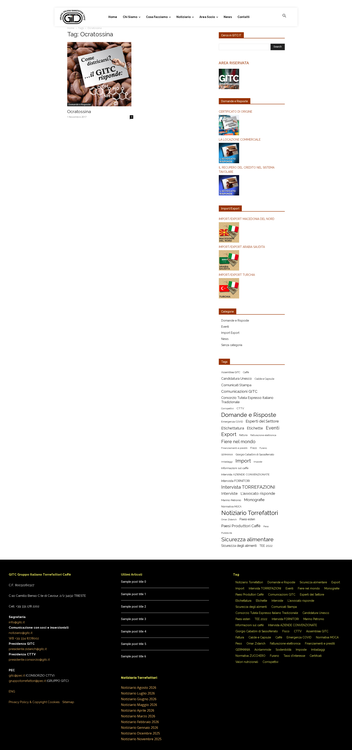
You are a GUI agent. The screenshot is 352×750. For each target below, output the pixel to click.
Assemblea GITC (230, 372)
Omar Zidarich (229, 519)
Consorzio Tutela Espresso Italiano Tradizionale (247, 400)
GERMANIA (227, 454)
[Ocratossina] (100, 74)
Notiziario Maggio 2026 (139, 704)
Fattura (243, 435)
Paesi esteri (247, 519)
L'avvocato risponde (258, 493)
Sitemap (68, 702)
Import (243, 461)
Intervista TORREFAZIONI (248, 487)
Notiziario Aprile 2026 (137, 710)
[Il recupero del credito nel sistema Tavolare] (252, 186)
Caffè (246, 372)
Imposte (258, 461)
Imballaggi (227, 461)
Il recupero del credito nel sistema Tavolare (246, 169)
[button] (284, 16)
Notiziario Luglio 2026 (138, 693)
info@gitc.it (17, 622)
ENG (12, 691)
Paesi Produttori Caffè (241, 526)
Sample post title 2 (133, 606)
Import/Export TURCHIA (237, 274)
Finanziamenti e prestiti (234, 448)
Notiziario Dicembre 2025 (140, 733)
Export (228, 434)
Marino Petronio (231, 500)
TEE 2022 (266, 545)
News (225, 339)
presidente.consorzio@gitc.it (29, 659)
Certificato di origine (235, 111)
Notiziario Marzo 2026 (138, 716)
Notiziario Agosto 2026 (138, 687)
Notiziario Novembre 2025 (141, 739)
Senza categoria (231, 345)
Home (70, 28)
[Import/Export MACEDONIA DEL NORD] (252, 233)
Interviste (229, 493)
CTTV (240, 408)
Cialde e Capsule (264, 378)
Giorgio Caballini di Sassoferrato (255, 454)
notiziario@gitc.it (20, 633)
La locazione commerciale (240, 139)
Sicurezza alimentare (247, 539)
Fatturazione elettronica (263, 435)
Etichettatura (232, 428)
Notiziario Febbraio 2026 (140, 722)
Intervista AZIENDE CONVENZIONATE (245, 474)
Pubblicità (226, 533)
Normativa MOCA (231, 506)
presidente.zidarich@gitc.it (28, 649)
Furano (263, 448)
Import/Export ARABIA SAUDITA (242, 247)
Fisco (253, 447)
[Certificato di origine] (252, 125)
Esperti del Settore (262, 421)
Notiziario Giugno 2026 (138, 699)
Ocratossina (79, 111)
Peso (266, 526)
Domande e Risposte (79, 104)
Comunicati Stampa (236, 385)
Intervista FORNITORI (235, 481)
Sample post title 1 (133, 594)
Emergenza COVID (232, 421)
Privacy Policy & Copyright (28, 702)
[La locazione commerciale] (252, 153)
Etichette (255, 428)
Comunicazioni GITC (239, 391)
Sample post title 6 (133, 656)
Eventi (225, 326)
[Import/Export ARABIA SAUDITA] (252, 261)
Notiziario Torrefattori (249, 513)
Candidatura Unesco (236, 379)
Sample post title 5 (133, 644)
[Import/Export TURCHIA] (252, 289)
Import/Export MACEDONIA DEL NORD (246, 219)
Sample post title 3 (133, 619)
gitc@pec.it (17, 675)
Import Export (230, 332)
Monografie (254, 500)
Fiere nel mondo (238, 441)
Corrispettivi (227, 408)
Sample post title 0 (133, 582)
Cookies (53, 702)
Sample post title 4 (133, 631)
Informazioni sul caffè (234, 468)
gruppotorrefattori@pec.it (27, 681)
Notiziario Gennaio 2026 (139, 727)
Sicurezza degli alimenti (239, 546)
